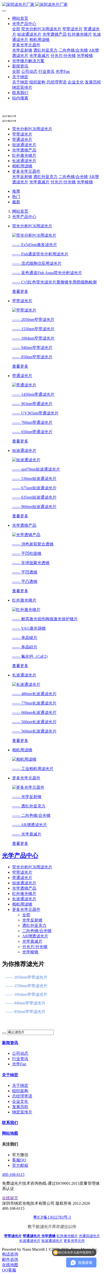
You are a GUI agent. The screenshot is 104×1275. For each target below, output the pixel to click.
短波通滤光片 (24, 145)
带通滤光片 (22, 139)
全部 (16, 29)
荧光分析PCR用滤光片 (32, 129)
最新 (16, 202)
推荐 (16, 191)
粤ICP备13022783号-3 (52, 1217)
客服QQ (19, 1160)
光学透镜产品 (24, 150)
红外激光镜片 (24, 155)
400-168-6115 (13, 1174)
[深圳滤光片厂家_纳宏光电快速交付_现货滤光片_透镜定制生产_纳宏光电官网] (52, 4)
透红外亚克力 (45, 176)
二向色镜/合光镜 (73, 176)
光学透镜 (48, 1236)
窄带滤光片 (22, 134)
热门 (16, 196)
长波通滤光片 (24, 161)
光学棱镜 (85, 182)
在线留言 (10, 1198)
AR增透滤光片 (35, 936)
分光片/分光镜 (63, 182)
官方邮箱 (20, 1165)
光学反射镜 (22, 176)
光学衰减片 (39, 182)
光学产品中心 (24, 216)
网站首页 (20, 18)
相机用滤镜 (22, 166)
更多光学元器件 (26, 171)
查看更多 (20, 291)
